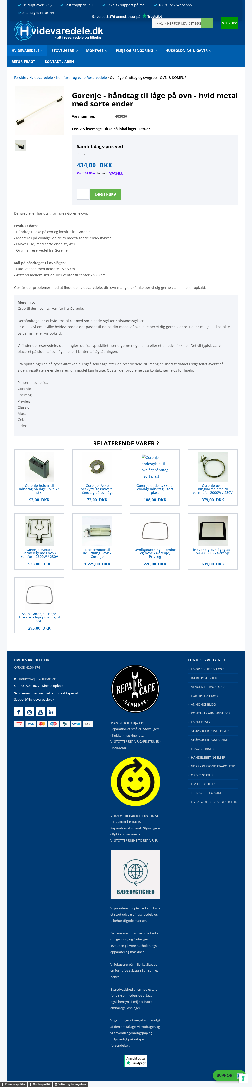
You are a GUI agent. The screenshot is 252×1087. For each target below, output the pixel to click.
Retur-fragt (23, 61)
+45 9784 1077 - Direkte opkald (41, 686)
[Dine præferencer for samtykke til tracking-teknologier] (243, 1078)
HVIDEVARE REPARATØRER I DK (214, 801)
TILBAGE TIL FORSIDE (206, 793)
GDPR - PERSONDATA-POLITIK (213, 766)
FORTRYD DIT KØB (204, 695)
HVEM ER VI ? (200, 722)
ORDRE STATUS (202, 775)
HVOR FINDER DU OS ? (207, 669)
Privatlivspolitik (15, 1084)
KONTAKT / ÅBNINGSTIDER (210, 713)
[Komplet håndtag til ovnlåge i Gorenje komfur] (39, 110)
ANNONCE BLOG (203, 704)
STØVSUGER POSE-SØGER (210, 731)
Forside (20, 77)
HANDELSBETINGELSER (208, 757)
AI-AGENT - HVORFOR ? (208, 686)
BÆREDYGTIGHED (204, 678)
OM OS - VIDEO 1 (203, 784)
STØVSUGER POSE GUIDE (209, 740)
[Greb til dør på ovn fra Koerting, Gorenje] (21, 145)
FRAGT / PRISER (202, 748)
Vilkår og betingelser (72, 1084)
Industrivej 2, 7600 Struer (37, 679)
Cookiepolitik (41, 1084)
